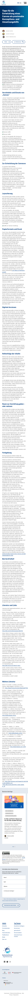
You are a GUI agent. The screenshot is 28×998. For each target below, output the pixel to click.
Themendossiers (6, 933)
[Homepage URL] (3, 2)
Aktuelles (4, 926)
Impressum (7, 993)
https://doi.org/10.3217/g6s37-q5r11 (11, 665)
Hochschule (17, 928)
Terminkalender (6, 928)
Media (3, 937)
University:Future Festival (18, 935)
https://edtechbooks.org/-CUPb (18, 747)
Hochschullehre (18, 933)
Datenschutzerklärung (15, 993)
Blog (3, 930)
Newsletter (16, 995)
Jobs (23, 993)
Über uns (4, 939)
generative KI (17, 930)
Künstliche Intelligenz (19, 926)
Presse (11, 995)
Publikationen (5, 935)
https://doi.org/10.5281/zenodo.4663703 (12, 631)
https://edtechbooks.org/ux (9, 715)
